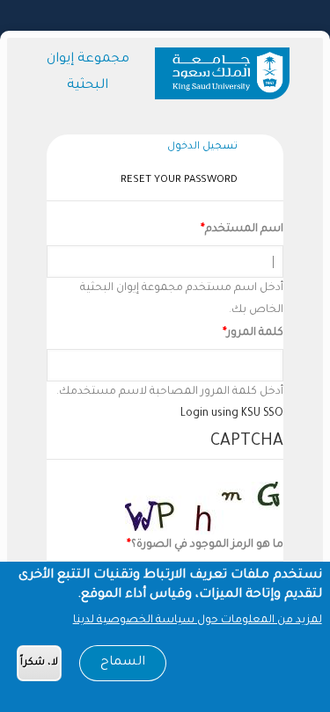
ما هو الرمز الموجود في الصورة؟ (207, 545)
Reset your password (179, 180)
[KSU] (226, 73)
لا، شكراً (39, 663)
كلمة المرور (255, 333)
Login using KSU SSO (231, 414)
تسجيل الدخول (198, 150)
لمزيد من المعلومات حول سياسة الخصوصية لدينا (197, 620)
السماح (122, 663)
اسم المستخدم (244, 229)
